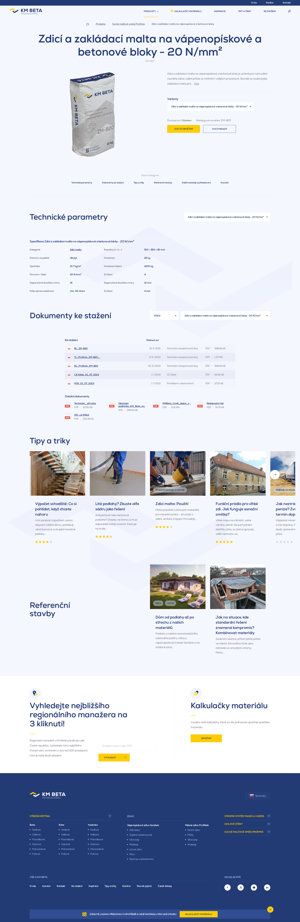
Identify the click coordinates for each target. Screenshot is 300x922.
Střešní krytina (40, 816)
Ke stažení (76, 886)
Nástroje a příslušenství (141, 859)
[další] (275, 474)
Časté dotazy (165, 886)
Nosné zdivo (194, 830)
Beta (32, 824)
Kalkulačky (198, 914)
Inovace (46, 886)
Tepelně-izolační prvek (140, 834)
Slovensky (260, 795)
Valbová (36, 834)
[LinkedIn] (267, 887)
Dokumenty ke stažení (113, 182)
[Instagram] (241, 887)
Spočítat (206, 738)
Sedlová (36, 829)
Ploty (132, 854)
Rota (61, 824)
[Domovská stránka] (87, 23)
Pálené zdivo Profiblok (197, 825)
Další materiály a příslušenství (196, 182)
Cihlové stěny (233, 823)
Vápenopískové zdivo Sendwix (143, 825)
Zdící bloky (134, 830)
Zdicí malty (76, 249)
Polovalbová (38, 839)
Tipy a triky (139, 182)
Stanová (36, 844)
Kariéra (126, 886)
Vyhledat (110, 757)
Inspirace (93, 886)
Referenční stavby (163, 182)
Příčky (191, 834)
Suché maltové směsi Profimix (128, 24)
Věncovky (134, 839)
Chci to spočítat (183, 129)
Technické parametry (81, 182)
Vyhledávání (289, 11)
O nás (33, 886)
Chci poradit (219, 129)
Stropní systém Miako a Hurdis (244, 816)
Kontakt (225, 182)
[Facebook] (227, 887)
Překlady (133, 844)
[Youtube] (254, 887)
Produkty (100, 24)
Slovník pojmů (144, 886)
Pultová (36, 853)
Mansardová (38, 849)
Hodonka (93, 824)
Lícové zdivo (135, 849)
